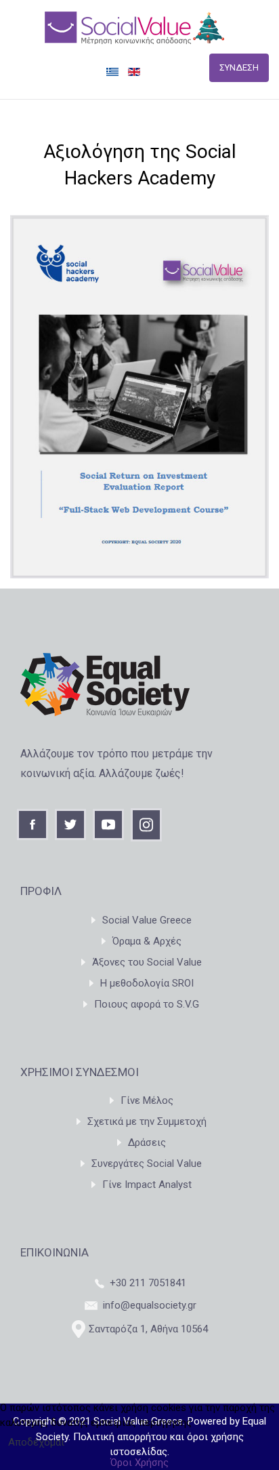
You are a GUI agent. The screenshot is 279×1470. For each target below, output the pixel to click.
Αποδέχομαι (36, 1442)
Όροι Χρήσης (139, 1462)
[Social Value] (134, 27)
